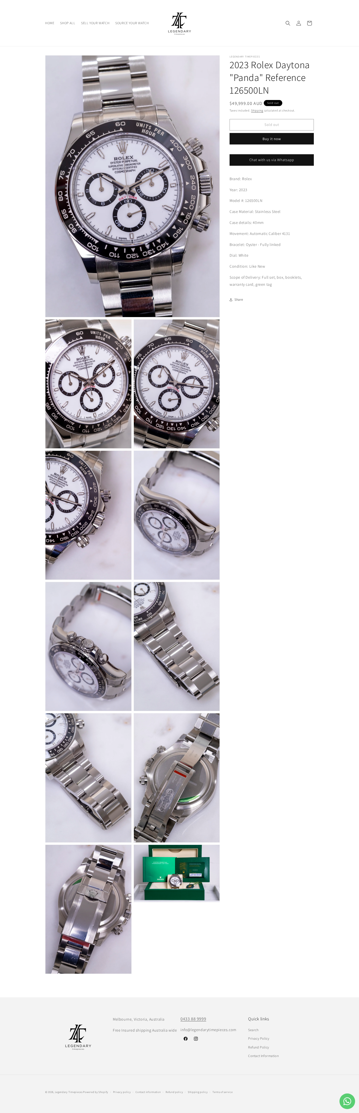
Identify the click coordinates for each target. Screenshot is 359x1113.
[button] (288, 23)
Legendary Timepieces (69, 1092)
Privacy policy (122, 1092)
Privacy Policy (258, 1038)
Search (253, 1030)
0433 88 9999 (193, 1019)
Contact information (148, 1092)
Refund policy (174, 1092)
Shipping (257, 110)
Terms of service (222, 1092)
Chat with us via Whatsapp (271, 160)
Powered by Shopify (95, 1092)
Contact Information (263, 1056)
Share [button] (238, 300)
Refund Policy (258, 1047)
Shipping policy (198, 1092)
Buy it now (272, 138)
